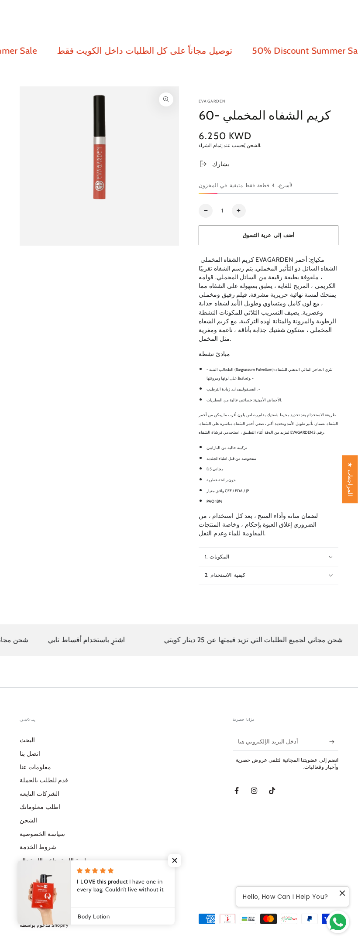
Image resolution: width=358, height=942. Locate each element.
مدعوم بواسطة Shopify (44, 925)
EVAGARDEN (212, 101)
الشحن (253, 145)
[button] (174, 860)
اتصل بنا (30, 753)
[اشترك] (333, 741)
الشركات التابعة (39, 794)
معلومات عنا (35, 767)
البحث (27, 740)
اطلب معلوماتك (40, 807)
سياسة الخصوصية (42, 834)
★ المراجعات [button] (350, 479)
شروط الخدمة (38, 847)
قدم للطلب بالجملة (44, 780)
